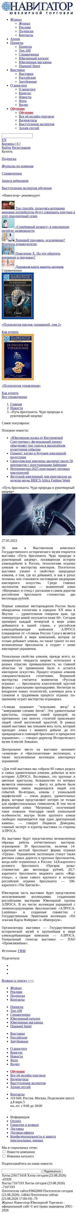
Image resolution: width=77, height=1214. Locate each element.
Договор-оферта (22, 1132)
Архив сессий (29, 128)
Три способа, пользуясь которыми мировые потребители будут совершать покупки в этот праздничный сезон (38, 212)
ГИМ (21, 951)
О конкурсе (18, 85)
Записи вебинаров (15, 181)
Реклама (25, 27)
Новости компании (20, 1152)
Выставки (17, 70)
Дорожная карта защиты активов (39, 266)
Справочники (29, 54)
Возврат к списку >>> (18, 980)
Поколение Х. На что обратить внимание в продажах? (31, 255)
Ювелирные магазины (35, 62)
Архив (15, 39)
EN (4, 140)
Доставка (17, 1128)
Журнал (16, 19)
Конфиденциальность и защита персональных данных (33, 1138)
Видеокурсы (28, 120)
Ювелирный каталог (34, 58)
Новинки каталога (20, 1156)
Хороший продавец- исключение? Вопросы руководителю (33, 242)
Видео (23, 105)
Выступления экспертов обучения (27, 188)
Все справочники (14, 397)
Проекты (16, 43)
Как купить (10, 332)
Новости (25, 97)
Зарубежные (28, 81)
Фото (23, 101)
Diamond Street (29, 66)
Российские (27, 77)
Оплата (15, 1121)
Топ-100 (25, 50)
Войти (6, 147)
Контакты (26, 35)
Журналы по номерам (17, 166)
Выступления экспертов (36, 124)
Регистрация (21, 147)
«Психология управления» (21, 385)
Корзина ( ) (11, 144)
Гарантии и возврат (24, 1125)
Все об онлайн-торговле (36, 116)
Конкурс (25, 93)
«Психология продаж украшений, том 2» (31, 324)
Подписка (26, 31)
